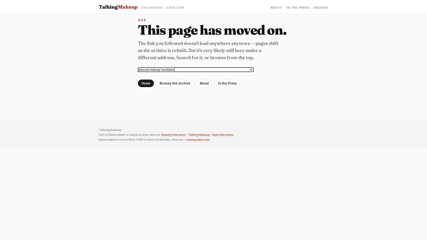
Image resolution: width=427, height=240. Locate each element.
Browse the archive (175, 83)
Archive (321, 7)
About (276, 7)
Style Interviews (223, 134)
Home (145, 83)
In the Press (297, 7)
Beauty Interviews (174, 134)
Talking (118, 6)
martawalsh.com (198, 139)
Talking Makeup (199, 134)
